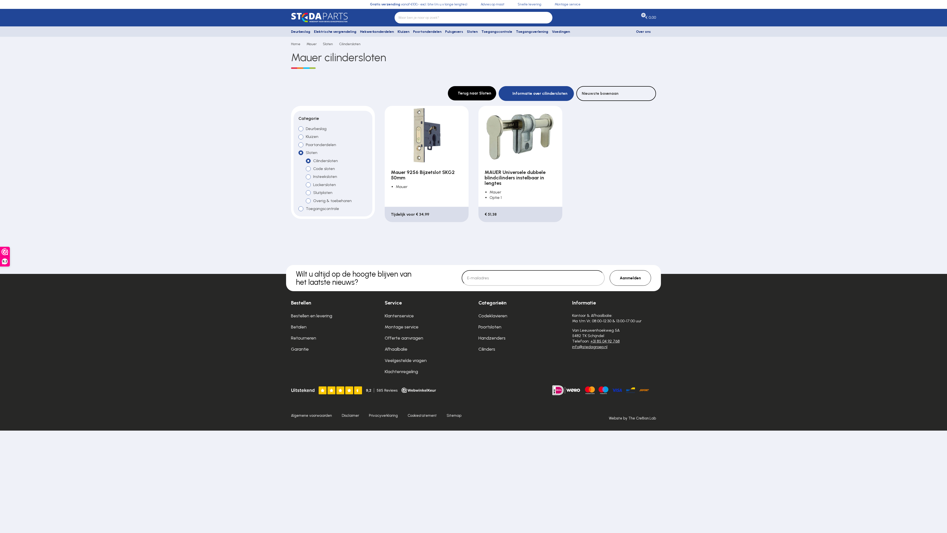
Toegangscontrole (496, 32)
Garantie (300, 349)
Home (295, 44)
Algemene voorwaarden (311, 415)
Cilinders (486, 349)
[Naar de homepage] (333, 17)
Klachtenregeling (401, 371)
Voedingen (561, 32)
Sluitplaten (322, 192)
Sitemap (454, 415)
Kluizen (403, 32)
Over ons (643, 32)
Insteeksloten (325, 176)
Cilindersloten (350, 44)
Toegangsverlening (532, 32)
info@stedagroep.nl (589, 346)
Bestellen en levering (311, 316)
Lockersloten (324, 184)
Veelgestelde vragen (406, 360)
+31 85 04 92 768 (605, 341)
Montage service (402, 327)
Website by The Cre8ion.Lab (632, 418)
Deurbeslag (300, 32)
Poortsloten (489, 327)
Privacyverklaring (383, 415)
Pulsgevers (454, 32)
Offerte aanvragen (404, 338)
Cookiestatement (422, 415)
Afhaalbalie (396, 349)
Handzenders (492, 338)
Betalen (299, 327)
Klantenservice (399, 316)
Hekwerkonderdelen (377, 32)
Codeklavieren (492, 316)
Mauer (312, 44)
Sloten (472, 32)
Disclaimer (350, 415)
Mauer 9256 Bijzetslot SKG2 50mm (423, 175)
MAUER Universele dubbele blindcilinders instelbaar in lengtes (515, 177)
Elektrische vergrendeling (335, 32)
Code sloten (324, 168)
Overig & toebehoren (332, 200)
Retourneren (303, 338)
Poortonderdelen (427, 32)
